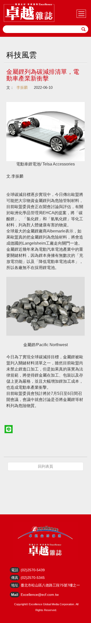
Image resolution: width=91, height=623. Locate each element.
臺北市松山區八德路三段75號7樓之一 (50, 585)
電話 (14, 570)
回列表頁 (45, 466)
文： (10, 87)
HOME (29, 12)
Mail (14, 595)
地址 (14, 585)
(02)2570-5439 (33, 570)
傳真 (14, 578)
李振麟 (22, 87)
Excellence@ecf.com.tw (40, 595)
